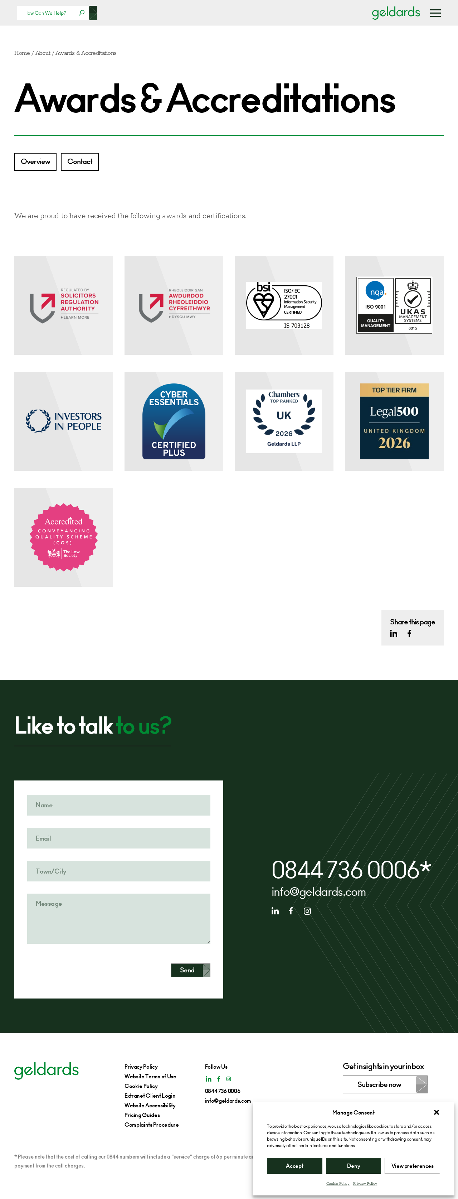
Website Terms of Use (150, 1076)
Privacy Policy (365, 1183)
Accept (294, 1165)
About (42, 53)
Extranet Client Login (150, 1095)
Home (22, 53)
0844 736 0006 (346, 870)
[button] (436, 1112)
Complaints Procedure (152, 1124)
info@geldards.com (319, 892)
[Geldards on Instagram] (307, 910)
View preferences (412, 1165)
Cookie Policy (338, 1183)
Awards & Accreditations (86, 53)
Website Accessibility (150, 1105)
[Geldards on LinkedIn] (393, 633)
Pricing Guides (142, 1115)
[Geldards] (396, 13)
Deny (353, 1165)
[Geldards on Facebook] (409, 633)
